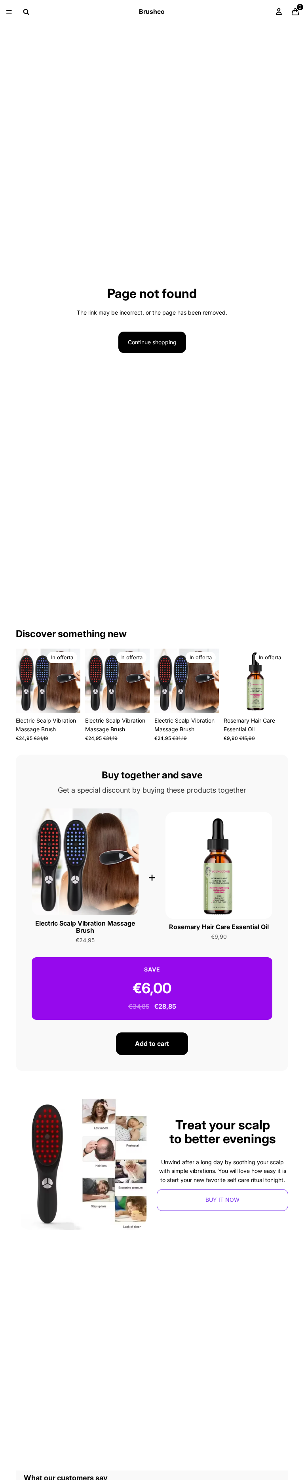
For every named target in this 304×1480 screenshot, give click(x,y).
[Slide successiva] (71, 680)
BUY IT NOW (222, 1199)
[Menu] (9, 12)
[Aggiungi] (68, 701)
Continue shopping (152, 342)
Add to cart (152, 1043)
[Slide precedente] (24, 680)
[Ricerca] (26, 12)
